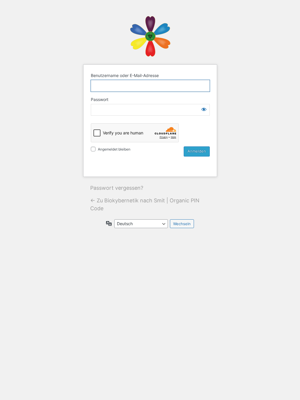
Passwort (99, 99)
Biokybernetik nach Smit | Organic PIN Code (150, 36)
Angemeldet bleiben (114, 149)
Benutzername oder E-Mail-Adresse (125, 75)
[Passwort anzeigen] (204, 109)
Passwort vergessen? (116, 188)
